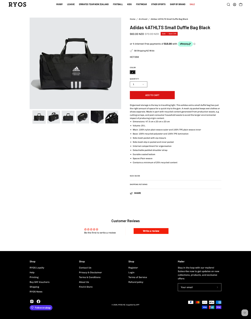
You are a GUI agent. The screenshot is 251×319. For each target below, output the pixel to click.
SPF (137, 305)
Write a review (151, 231)
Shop (32, 261)
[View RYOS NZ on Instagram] (32, 301)
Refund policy (135, 282)
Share (137, 193)
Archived (143, 19)
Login (131, 272)
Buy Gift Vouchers (40, 282)
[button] (118, 4)
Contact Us (85, 267)
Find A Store (86, 286)
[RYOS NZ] (17, 4)
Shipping (34, 286)
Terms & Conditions (90, 277)
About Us (84, 282)
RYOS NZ (121, 305)
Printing (34, 277)
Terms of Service (137, 277)
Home (132, 19)
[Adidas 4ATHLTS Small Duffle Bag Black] (39, 117)
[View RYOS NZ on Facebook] (38, 301)
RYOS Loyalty (37, 267)
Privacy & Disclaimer (90, 272)
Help (32, 272)
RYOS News (36, 291)
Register (133, 267)
